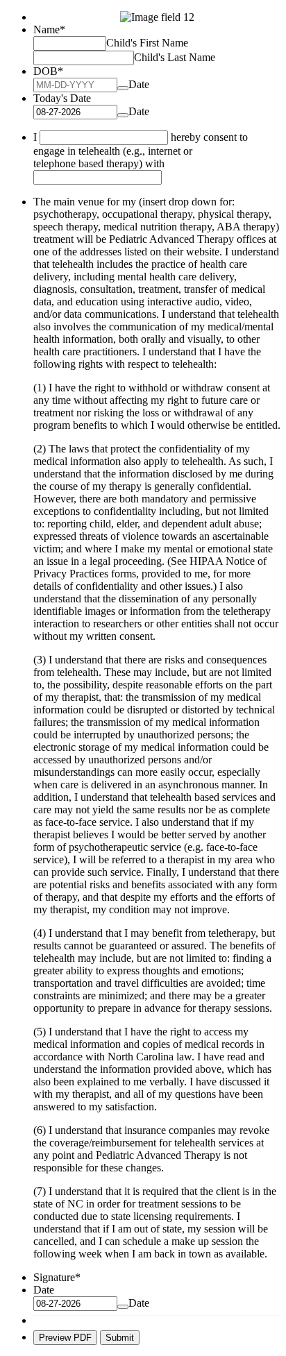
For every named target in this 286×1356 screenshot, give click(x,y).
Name (49, 29)
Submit (120, 1337)
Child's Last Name (174, 57)
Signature (57, 1277)
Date (138, 84)
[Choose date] (122, 88)
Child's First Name (147, 43)
